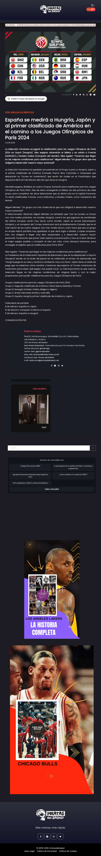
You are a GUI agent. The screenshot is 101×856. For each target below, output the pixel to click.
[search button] (93, 447)
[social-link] (41, 836)
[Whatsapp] (87, 94)
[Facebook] (73, 94)
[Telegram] (91, 94)
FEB (7, 112)
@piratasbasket (43, 351)
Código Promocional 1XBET (30, 466)
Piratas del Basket (46, 357)
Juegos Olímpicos (22, 112)
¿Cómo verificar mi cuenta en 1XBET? (73, 475)
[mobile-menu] (94, 5)
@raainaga (45, 348)
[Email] (94, 94)
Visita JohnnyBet (52, 489)
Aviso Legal (29, 851)
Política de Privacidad (47, 851)
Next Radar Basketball (34, 345)
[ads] (52, 589)
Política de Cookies (68, 851)
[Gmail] (83, 94)
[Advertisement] (30, 514)
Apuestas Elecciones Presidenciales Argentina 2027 (30, 476)
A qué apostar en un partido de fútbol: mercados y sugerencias (73, 467)
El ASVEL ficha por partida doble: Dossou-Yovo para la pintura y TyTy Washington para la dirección (45, 25)
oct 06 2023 (10, 142)
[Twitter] (80, 94)
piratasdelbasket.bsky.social (46, 354)
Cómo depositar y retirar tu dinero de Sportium (30, 483)
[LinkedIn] (76, 94)
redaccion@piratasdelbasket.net (44, 360)
